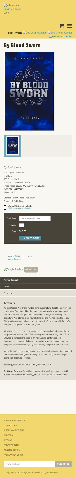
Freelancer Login (13, 455)
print (30, 256)
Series (7, 286)
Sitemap (8, 440)
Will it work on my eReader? (20, 208)
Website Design (12, 450)
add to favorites (14, 259)
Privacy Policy (11, 445)
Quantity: (13, 225)
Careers (8, 435)
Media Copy (31, 269)
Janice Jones (15, 167)
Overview (8, 293)
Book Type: (12, 218)
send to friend (14, 256)
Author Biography (12, 280)
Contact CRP (10, 425)
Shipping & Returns (14, 430)
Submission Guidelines (15, 420)
